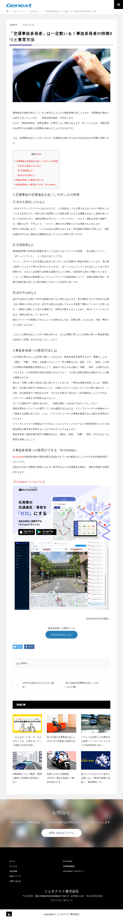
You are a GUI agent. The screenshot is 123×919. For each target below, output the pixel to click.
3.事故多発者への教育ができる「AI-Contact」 (35, 184)
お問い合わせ (15, 881)
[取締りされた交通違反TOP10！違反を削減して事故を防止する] (61, 760)
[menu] (118, 4)
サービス (13, 866)
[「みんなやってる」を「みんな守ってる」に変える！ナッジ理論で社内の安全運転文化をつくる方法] (27, 723)
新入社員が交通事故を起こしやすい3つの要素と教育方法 (61, 739)
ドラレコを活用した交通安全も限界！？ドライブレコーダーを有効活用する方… (95, 741)
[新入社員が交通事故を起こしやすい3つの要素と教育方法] (61, 723)
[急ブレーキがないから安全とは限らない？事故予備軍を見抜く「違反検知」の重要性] (95, 760)
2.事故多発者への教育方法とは (28, 180)
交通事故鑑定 (69, 866)
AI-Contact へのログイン (73, 871)
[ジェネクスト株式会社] (19, 5)
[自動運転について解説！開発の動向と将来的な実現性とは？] (27, 760)
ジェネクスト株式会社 (61, 891)
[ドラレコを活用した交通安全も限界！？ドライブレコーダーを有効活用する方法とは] (95, 723)
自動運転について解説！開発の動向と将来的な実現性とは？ (27, 778)
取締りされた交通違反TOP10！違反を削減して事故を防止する (60, 778)
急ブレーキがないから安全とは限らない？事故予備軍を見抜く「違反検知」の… (95, 778)
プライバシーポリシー (61, 900)
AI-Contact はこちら (61, 634)
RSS (8, 914)
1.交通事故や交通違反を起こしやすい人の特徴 (36, 161)
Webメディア (15, 876)
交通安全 (13, 25)
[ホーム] (7, 9)
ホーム (12, 861)
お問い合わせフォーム (61, 832)
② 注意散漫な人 (25, 170)
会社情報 (13, 871)
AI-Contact (18, 456)
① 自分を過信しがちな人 (29, 166)
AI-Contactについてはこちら (29, 481)
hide (39, 154)
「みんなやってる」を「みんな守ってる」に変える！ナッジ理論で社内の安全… (27, 741)
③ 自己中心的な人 (26, 175)
